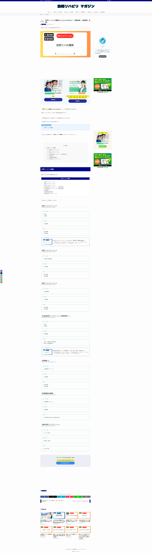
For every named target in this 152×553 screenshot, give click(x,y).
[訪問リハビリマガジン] (76, 6)
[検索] (111, 0)
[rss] (108, 0)
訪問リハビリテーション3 (54, 152)
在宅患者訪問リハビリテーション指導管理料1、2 (58, 154)
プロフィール (102, 56)
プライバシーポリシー (81, 549)
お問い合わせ (69, 549)
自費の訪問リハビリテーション (55, 158)
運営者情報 (74, 549)
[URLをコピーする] (86, 497)
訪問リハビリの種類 (51, 147)
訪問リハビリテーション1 (54, 149)
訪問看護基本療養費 (53, 157)
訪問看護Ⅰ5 (51, 155)
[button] (44, 497)
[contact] (109, 0)
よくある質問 (44, 24)
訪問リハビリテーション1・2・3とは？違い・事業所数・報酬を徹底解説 (68, 240)
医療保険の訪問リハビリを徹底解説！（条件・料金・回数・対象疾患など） (69, 350)
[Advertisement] (52, 67)
